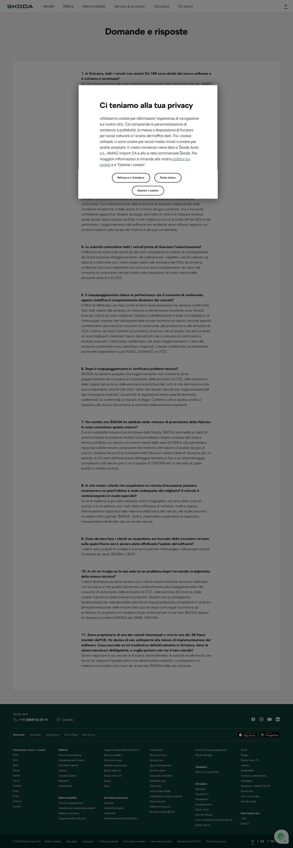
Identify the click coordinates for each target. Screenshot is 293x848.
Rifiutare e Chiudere (131, 177)
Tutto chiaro (168, 177)
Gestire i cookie (148, 190)
